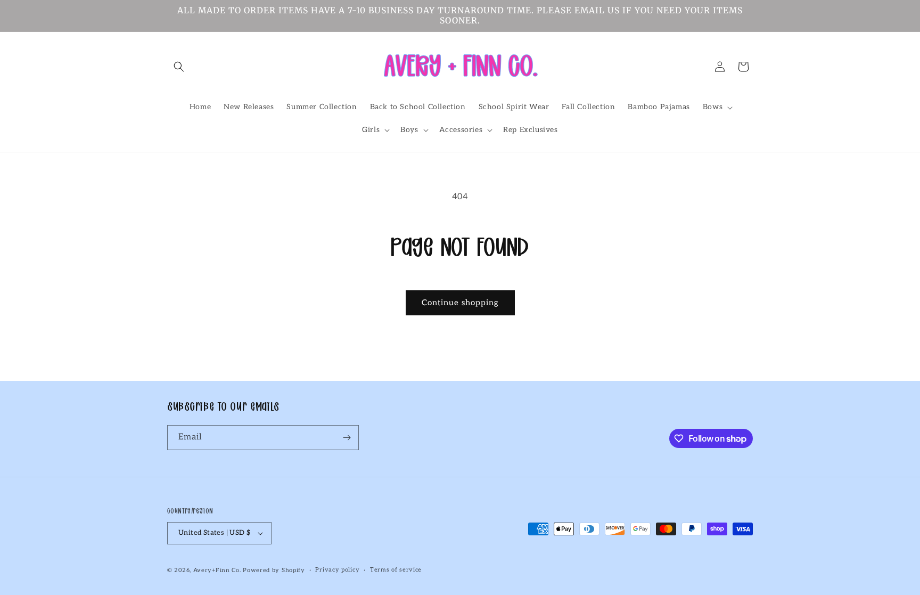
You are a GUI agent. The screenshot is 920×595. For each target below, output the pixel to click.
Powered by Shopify (274, 570)
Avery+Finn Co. (217, 570)
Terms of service (396, 569)
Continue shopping (460, 302)
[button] (179, 66)
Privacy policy (337, 569)
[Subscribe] (346, 437)
